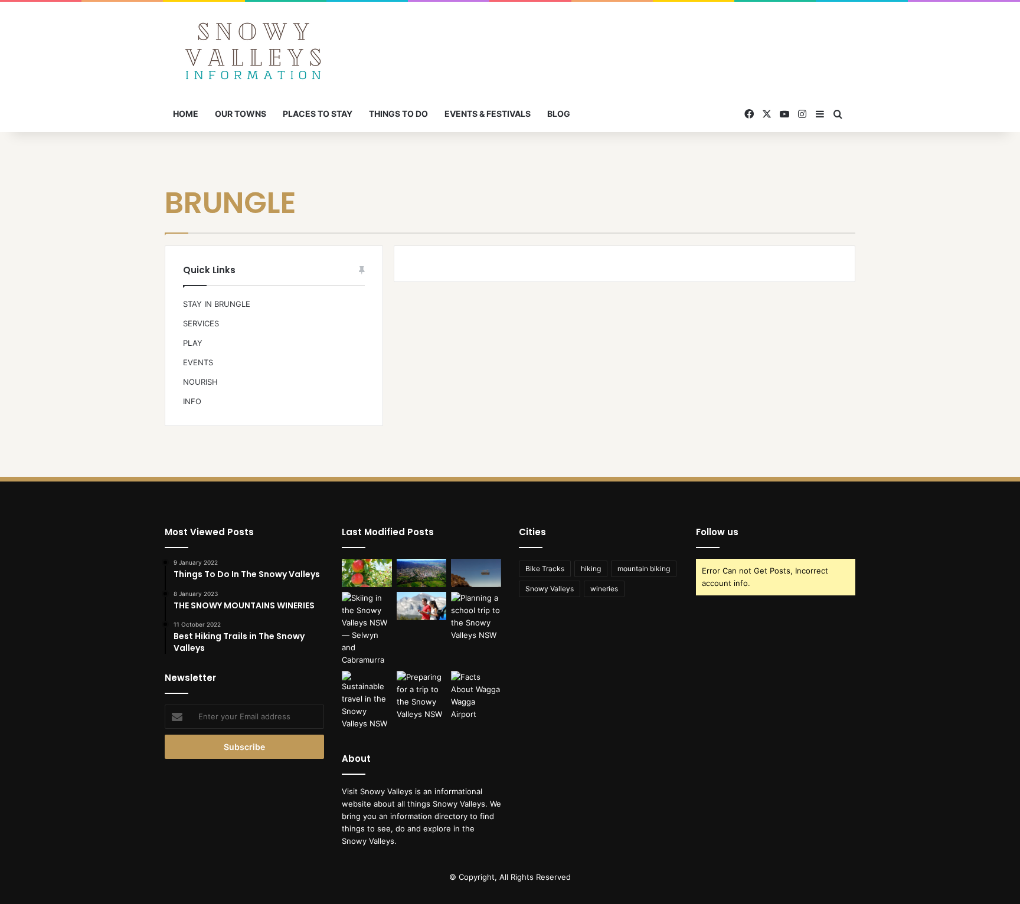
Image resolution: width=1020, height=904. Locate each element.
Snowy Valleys (549, 588)
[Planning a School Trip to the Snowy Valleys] (476, 616)
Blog (558, 114)
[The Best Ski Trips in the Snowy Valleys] (367, 629)
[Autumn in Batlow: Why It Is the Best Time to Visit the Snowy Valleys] (367, 573)
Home (185, 114)
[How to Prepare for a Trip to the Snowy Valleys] (422, 695)
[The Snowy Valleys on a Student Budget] (476, 573)
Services (201, 323)
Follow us (717, 532)
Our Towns (240, 114)
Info (192, 401)
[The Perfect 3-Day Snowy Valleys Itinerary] (422, 573)
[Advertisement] (628, 40)
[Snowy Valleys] (253, 49)
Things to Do (398, 114)
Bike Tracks (544, 568)
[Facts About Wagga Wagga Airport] (476, 695)
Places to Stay (317, 114)
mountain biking (643, 568)
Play (192, 343)
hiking (591, 568)
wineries (604, 588)
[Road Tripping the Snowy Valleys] (422, 606)
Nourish (200, 382)
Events (198, 362)
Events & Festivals (487, 114)
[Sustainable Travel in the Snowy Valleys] (367, 700)
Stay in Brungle (216, 304)
